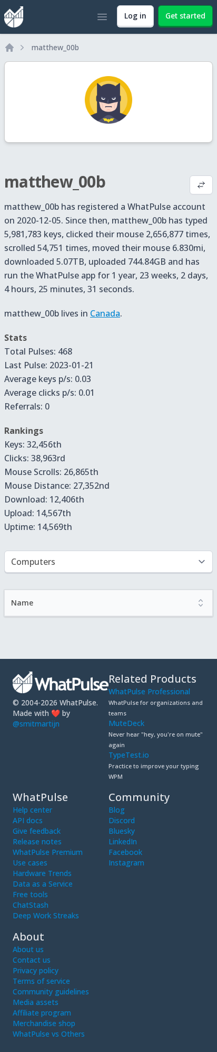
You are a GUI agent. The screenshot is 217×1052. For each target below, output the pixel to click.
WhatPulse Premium (48, 852)
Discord (121, 820)
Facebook (125, 852)
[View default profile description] (201, 185)
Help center (32, 810)
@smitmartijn (36, 724)
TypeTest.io (128, 755)
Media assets (35, 1002)
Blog (116, 810)
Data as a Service (43, 884)
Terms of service (41, 981)
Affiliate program (42, 1013)
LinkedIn (122, 841)
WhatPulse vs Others (49, 1034)
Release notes (37, 841)
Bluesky (121, 831)
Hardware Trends (42, 873)
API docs (28, 820)
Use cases (30, 863)
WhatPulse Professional (149, 691)
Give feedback (37, 831)
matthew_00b (55, 47)
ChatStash (30, 905)
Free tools (30, 894)
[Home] (9, 47)
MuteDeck (126, 723)
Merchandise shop (44, 1023)
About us (28, 949)
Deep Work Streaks (46, 915)
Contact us (32, 960)
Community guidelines (51, 991)
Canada (105, 313)
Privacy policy (35, 970)
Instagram (126, 863)
